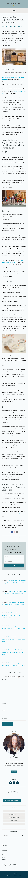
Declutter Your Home (7, 26)
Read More (14, 771)
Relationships (14, 820)
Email (4, 711)
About (3, 857)
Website (4, 718)
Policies (4, 859)
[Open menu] (14, 11)
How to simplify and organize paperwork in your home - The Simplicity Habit (13, 639)
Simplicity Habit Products (12, 800)
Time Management (14, 823)
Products (4, 848)
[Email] (17, 532)
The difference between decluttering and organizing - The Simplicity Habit (11, 615)
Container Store (17, 514)
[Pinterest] (14, 532)
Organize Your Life (17, 26)
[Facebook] (12, 532)
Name (4, 703)
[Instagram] (14, 874)
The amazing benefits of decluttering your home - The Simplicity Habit (13, 652)
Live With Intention (14, 817)
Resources (4, 850)
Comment (5, 679)
